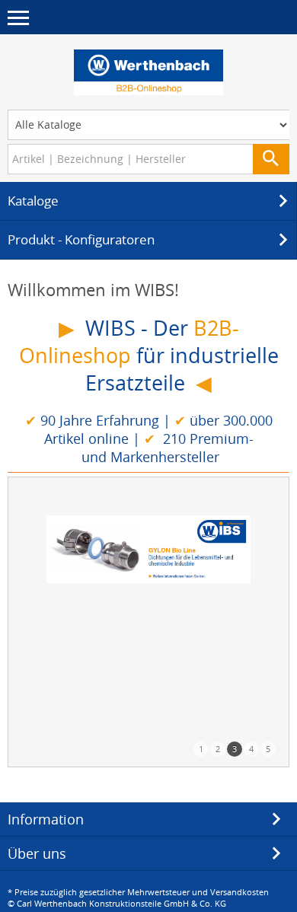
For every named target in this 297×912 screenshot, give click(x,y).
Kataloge (33, 200)
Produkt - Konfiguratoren (81, 239)
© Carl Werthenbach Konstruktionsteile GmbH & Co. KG (117, 903)
